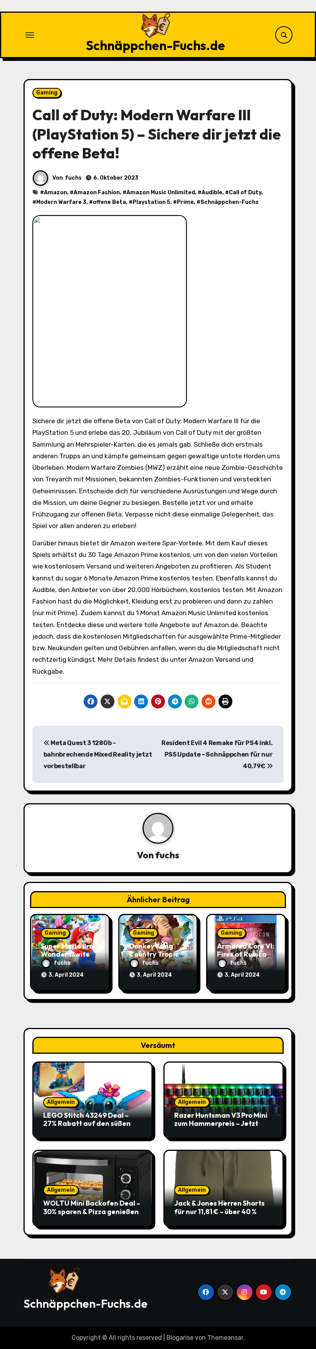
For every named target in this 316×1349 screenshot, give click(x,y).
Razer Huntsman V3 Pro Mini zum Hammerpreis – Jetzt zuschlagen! (220, 1123)
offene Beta (109, 202)
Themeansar (225, 1337)
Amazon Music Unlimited (160, 192)
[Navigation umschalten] (30, 35)
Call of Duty (245, 192)
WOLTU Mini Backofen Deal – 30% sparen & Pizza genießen (91, 1207)
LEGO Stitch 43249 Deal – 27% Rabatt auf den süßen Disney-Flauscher (87, 1123)
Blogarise (179, 1337)
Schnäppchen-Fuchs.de (155, 45)
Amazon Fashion (97, 192)
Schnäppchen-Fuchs (229, 202)
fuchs (73, 178)
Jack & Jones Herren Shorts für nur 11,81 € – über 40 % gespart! (219, 1211)
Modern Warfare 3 (61, 202)
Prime (185, 202)
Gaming (46, 92)
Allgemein (61, 1102)
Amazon (55, 192)
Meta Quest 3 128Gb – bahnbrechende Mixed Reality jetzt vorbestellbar (98, 754)
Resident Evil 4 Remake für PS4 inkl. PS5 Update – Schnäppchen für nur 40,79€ (216, 754)
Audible (212, 192)
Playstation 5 (151, 202)
